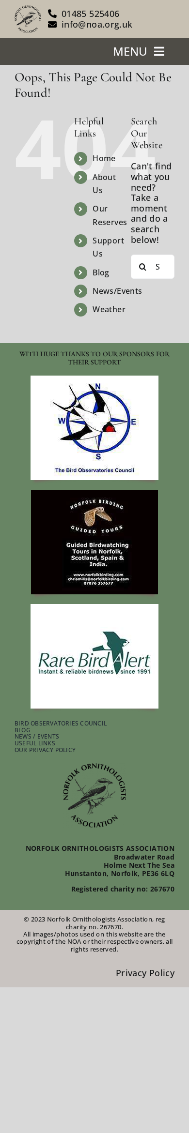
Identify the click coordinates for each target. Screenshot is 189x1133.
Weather (109, 309)
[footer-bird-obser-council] (94, 380)
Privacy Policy (145, 973)
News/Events (117, 291)
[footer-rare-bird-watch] (94, 608)
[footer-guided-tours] (94, 494)
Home (104, 158)
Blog (101, 272)
